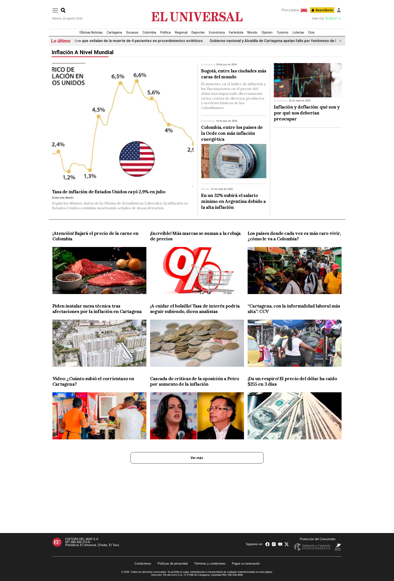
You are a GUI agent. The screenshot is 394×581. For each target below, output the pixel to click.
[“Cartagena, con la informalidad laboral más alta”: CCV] (295, 344)
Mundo (252, 32)
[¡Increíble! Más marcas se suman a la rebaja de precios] (197, 271)
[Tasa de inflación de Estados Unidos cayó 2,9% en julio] (123, 125)
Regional (181, 32)
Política (165, 32)
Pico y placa (290, 10)
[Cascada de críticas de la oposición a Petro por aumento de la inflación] (197, 416)
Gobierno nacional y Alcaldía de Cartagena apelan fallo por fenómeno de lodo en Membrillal (271, 41)
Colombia (149, 32)
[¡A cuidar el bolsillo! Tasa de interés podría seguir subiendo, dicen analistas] (197, 344)
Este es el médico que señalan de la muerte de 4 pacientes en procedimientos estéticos (109, 41)
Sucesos (132, 32)
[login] (339, 10)
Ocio (311, 32)
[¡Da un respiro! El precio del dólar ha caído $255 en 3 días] (295, 416)
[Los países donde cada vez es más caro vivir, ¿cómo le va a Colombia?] (295, 271)
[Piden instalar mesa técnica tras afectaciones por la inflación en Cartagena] (99, 344)
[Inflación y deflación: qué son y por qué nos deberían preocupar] (308, 80)
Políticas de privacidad (173, 563)
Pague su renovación (246, 563)
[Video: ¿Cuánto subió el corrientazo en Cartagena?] (99, 416)
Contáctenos (143, 563)
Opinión (267, 32)
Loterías (298, 32)
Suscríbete (324, 10)
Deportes (198, 32)
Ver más (197, 458)
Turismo (282, 32)
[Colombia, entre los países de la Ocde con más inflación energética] (233, 161)
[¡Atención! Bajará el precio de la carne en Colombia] (99, 271)
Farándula (236, 32)
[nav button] (55, 10)
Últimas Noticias (91, 32)
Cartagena (114, 32)
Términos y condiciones (210, 563)
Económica (217, 32)
